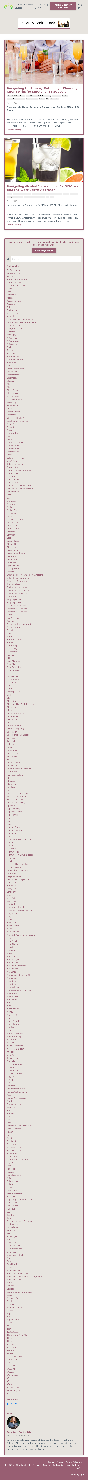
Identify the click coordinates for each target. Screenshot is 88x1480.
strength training (15, 1307)
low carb (11, 904)
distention (12, 559)
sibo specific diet (15, 1255)
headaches (12, 756)
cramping (11, 501)
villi (8, 1362)
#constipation (13, 273)
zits (8, 1393)
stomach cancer (14, 1298)
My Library (38, 6)
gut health (12, 731)
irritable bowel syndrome (18, 879)
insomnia (11, 858)
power (10, 1132)
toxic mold (12, 1347)
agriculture (12, 310)
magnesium (12, 922)
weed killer (12, 1369)
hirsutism (11, 781)
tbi (8, 1325)
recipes (10, 1172)
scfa (9, 1218)
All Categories (13, 270)
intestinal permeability (17, 864)
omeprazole (12, 1058)
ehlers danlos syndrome (18, 578)
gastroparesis (13, 691)
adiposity (11, 294)
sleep (9, 1267)
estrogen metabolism (17, 608)
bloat (9, 384)
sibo (47, 99)
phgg (9, 1110)
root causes (12, 1205)
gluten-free (12, 716)
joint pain (11, 882)
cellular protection (15, 458)
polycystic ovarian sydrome (19, 1125)
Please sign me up (44, 250)
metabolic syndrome (16, 965)
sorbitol (10, 1289)
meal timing (12, 944)
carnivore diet (13, 445)
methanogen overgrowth (18, 975)
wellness (11, 1378)
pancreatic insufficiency (18, 1092)
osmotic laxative (15, 1064)
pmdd (9, 1119)
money (10, 1011)
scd (8, 1212)
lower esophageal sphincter (20, 910)
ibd (8, 818)
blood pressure (14, 390)
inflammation (13, 852)
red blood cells (14, 1175)
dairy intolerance (15, 519)
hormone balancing (16, 802)
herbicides (12, 771)
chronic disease (14, 467)
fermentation (13, 627)
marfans (10, 928)
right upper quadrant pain (19, 1199)
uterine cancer (14, 1359)
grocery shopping (15, 728)
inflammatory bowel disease (20, 855)
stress (10, 1310)
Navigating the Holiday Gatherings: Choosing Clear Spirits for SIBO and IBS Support (42, 90)
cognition (11, 476)
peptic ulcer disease (16, 1098)
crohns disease (14, 510)
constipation (56, 96)
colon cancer (13, 479)
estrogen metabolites (17, 611)
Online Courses (18, 6)
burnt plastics (13, 424)
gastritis (11, 688)
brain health (12, 405)
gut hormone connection (19, 734)
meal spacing (13, 941)
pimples (10, 1113)
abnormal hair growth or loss (21, 285)
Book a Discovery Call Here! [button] (63, 6)
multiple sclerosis (15, 1033)
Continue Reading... (14, 129)
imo (48, 197)
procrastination (14, 1150)
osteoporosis (13, 1070)
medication (12, 950)
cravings (11, 504)
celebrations (74, 194)
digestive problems (16, 553)
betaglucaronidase (15, 368)
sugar (9, 1313)
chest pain (12, 461)
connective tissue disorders (20, 488)
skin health (12, 1264)
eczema (10, 571)
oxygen (10, 1076)
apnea (10, 350)
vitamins (11, 1365)
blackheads (12, 378)
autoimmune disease (17, 359)
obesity (10, 1055)
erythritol (11, 596)
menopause (12, 956)
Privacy (59, 1462)
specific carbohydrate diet (19, 1292)
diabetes (11, 531)
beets (9, 365)
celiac (9, 454)
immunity (11, 833)
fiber (9, 633)
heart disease (13, 762)
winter (10, 1384)
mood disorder (14, 1021)
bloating (48, 96)
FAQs (78, 1468)
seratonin (11, 1230)
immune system (14, 830)
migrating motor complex (19, 990)
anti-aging (12, 334)
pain (9, 1082)
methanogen (13, 972)
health (10, 759)
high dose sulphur (15, 775)
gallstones (12, 682)
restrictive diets (14, 1193)
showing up (12, 1236)
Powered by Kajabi (77, 1474)
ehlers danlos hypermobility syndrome (25, 574)
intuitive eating (14, 867)
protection (12, 1156)
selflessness (12, 1224)
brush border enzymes (17, 421)
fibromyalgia (13, 645)
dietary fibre (13, 544)
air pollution (12, 313)
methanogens (13, 978)
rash (9, 1165)
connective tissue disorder (19, 485)
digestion (11, 547)
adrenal (10, 297)
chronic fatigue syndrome (19, 470)
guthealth (11, 741)
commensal (12, 482)
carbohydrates (14, 433)
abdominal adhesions (17, 279)
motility (10, 1027)
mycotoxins (12, 1039)
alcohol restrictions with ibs (16, 96)
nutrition (11, 1051)
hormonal (11, 790)
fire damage (13, 648)
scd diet (10, 1215)
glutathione (12, 707)
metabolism (12, 968)
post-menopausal (15, 1128)
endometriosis (13, 584)
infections (11, 845)
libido (10, 895)
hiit (8, 778)
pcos (9, 1095)
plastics (10, 1116)
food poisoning (14, 667)
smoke (10, 1282)
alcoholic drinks (56, 194)
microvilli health (14, 987)
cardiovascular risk (16, 442)
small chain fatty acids (17, 1273)
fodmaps (11, 655)
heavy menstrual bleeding (19, 768)
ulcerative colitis (15, 1356)
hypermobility (13, 808)
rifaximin (11, 1196)
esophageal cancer (15, 599)
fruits (9, 673)
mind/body (12, 993)
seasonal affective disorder (19, 1221)
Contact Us (58, 1465)
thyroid (10, 1338)
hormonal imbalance (16, 796)
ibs (44, 197)
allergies (11, 331)
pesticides (11, 1107)
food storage (13, 670)
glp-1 (9, 698)
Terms (51, 1462)
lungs (9, 916)
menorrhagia (13, 959)
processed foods (14, 1147)
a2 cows (10, 276)
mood (9, 1018)
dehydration (12, 522)
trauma (10, 1350)
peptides (11, 1101)
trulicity (11, 1353)
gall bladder (12, 676)
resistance (12, 1190)
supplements (13, 1319)
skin (9, 1261)
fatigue (10, 621)
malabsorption (14, 925)
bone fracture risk (15, 399)
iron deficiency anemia (17, 870)
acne (9, 291)
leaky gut (11, 888)
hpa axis (11, 805)
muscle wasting (14, 1036)
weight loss (12, 1375)
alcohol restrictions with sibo (35, 96)
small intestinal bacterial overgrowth (24, 1276)
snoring (10, 1285)
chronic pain (12, 473)
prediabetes (12, 1141)
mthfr (9, 1030)
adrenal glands (14, 301)
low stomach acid (15, 907)
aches (9, 288)
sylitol (10, 1322)
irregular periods (15, 876)
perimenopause (14, 1104)
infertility (11, 848)
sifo (8, 1258)
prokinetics (12, 1153)
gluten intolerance (15, 713)
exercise (10, 614)
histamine (11, 784)
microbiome (12, 981)
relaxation (12, 1184)
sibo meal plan (13, 1245)
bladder (10, 381)
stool (9, 1301)
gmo (9, 722)
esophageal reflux (15, 602)
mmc (9, 1002)
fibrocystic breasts (16, 639)
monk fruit (12, 1015)
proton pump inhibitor (17, 1159)
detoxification (13, 528)
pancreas (11, 1085)
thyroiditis (12, 1341)
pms (9, 1122)
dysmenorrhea (13, 565)
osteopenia (12, 1067)
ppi (8, 1135)
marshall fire (13, 931)
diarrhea (65, 96)
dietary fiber (13, 541)
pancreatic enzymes (16, 1088)
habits (10, 747)
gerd (27, 99)
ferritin (10, 630)
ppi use (10, 1138)
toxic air (11, 1344)
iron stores (12, 873)
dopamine (11, 562)
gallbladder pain (14, 679)
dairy (9, 516)
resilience (11, 1187)
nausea (10, 1042)
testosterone (13, 1332)
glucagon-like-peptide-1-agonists (22, 704)
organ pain (12, 1061)
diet (9, 538)
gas (8, 685)
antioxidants (13, 344)
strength (11, 1304)
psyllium (11, 1162)
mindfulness (12, 996)
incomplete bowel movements (21, 839)
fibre (9, 636)
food (9, 658)
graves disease (14, 725)
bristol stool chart (15, 417)
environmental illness (17, 587)
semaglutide (12, 1227)
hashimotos (12, 753)
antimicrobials (13, 341)
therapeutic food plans (18, 1335)
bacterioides (12, 362)
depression (12, 525)
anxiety (10, 347)
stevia (9, 1295)
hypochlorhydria (14, 811)
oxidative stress (14, 1073)
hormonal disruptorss (17, 793)
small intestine (14, 1279)
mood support (13, 1024)
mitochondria (13, 999)
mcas (9, 938)
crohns (10, 507)
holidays (41, 99)
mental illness (13, 962)
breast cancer (13, 411)
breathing (11, 414)
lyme (9, 919)
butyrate (11, 427)
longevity (11, 901)
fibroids (10, 642)
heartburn (34, 99)
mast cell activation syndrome (21, 935)
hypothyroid (12, 815)
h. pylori (10, 744)
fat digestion (13, 618)
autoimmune (13, 356)
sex (8, 1233)
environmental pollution (18, 590)
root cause (12, 1202)
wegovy (10, 1372)
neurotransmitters (16, 1048)
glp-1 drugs (12, 701)
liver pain (11, 898)
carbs (9, 436)
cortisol (10, 494)
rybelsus (11, 1208)
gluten (10, 710)
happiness (12, 750)
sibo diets (11, 1242)
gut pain (11, 738)
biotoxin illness (14, 371)
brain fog (11, 402)
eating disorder (14, 568)
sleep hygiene (13, 1270)
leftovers (11, 891)
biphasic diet (13, 374)
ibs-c (9, 824)
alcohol (10, 194)
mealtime (11, 947)
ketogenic (11, 885)
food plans (12, 664)
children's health (15, 464)
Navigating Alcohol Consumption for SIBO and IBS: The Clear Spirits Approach (43, 188)
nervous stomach (15, 1045)
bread (9, 408)
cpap (9, 498)
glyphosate (12, 719)
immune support (15, 827)
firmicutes (12, 651)
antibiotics (12, 338)
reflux (9, 1178)
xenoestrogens (14, 1390)
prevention (12, 1144)
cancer (10, 430)
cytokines (11, 513)
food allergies (13, 661)
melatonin (11, 953)
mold (9, 1005)
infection (11, 842)
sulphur (10, 1316)
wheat (10, 1381)
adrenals (11, 304)
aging (9, 307)
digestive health (14, 550)
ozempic (11, 1079)
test (9, 1328)
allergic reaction (14, 328)
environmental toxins (17, 593)
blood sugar (12, 393)
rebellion (11, 1168)
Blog (46, 4)
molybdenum (13, 1008)
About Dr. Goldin (73, 1465)
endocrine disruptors (17, 581)
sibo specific (54, 99)
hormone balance (15, 799)
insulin (10, 861)
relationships (13, 1181)
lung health (12, 913)
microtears (12, 984)
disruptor (11, 556)
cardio (10, 439)
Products (28, 4)
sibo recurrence (14, 1248)
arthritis (11, 353)
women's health (14, 1387)
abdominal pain (14, 282)
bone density (13, 396)
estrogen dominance (16, 605)
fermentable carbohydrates (16, 99)
